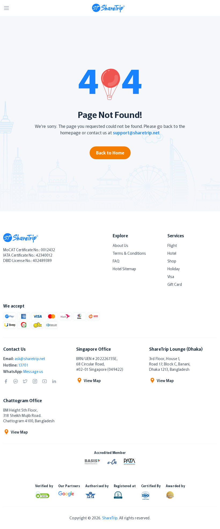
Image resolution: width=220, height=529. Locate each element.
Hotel (171, 253)
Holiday (173, 268)
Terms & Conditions (129, 253)
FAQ (116, 261)
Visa (170, 276)
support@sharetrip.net (136, 132)
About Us (120, 245)
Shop (171, 261)
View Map (92, 380)
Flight (172, 245)
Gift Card (174, 284)
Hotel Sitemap (124, 268)
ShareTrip (110, 517)
